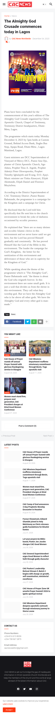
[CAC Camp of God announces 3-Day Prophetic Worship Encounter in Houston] (12, 508)
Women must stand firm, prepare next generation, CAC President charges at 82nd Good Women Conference (15, 403)
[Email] (40, 321)
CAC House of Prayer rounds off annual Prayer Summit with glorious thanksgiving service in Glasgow (14, 364)
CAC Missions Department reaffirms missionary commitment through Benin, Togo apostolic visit (40, 364)
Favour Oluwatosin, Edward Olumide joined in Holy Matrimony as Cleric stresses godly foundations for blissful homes (36, 524)
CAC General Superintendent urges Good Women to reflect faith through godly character (36, 556)
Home (6, 16)
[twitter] (24, 689)
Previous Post (9, 436)
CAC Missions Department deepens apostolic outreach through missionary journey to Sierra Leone (36, 607)
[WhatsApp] (34, 321)
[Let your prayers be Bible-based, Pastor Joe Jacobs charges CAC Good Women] (12, 543)
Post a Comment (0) (27, 426)
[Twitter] (27, 321)
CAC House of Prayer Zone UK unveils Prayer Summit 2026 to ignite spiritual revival (36, 591)
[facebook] (18, 689)
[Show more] (47, 321)
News (14, 16)
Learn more (8, 704)
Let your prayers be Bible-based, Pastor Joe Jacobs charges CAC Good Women (35, 541)
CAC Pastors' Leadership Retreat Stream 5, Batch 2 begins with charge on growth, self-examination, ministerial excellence (36, 573)
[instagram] (36, 689)
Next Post (47, 436)
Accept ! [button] (9, 710)
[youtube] (30, 689)
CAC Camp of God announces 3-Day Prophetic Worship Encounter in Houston (36, 507)
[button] (4, 4)
